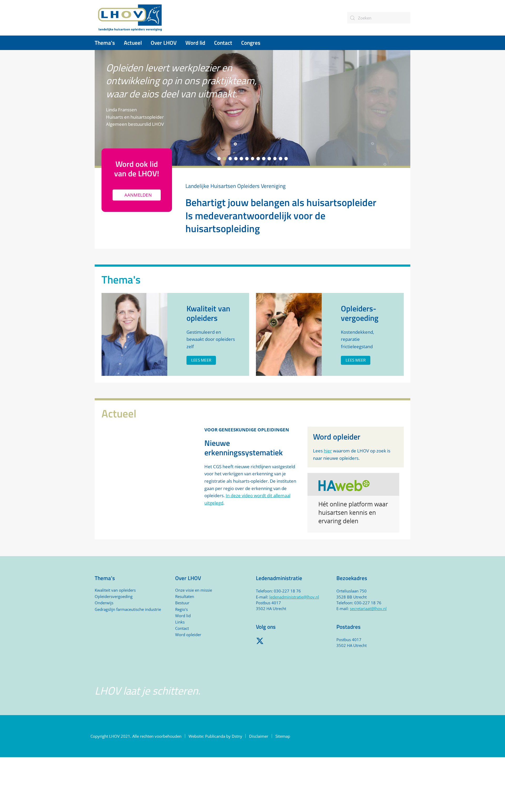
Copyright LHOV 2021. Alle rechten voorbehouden (135, 736)
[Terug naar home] (130, 18)
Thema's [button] (105, 42)
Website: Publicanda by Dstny (215, 736)
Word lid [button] (195, 42)
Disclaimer (258, 736)
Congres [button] (250, 42)
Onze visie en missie (193, 590)
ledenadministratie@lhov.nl (294, 597)
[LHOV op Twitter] (260, 640)
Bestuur (182, 602)
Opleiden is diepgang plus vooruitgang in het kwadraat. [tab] (258, 158)
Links (180, 622)
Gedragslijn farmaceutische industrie (128, 609)
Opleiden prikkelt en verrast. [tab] (230, 158)
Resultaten (184, 596)
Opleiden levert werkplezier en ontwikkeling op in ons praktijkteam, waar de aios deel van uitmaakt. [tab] (224, 158)
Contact (223, 42)
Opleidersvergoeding (114, 596)
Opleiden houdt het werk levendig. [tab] (247, 158)
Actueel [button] (133, 42)
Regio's (181, 609)
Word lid (183, 615)
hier (328, 451)
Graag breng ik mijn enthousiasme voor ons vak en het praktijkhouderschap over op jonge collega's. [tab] (269, 158)
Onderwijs (104, 602)
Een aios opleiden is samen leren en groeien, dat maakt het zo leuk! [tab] (219, 158)
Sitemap (282, 736)
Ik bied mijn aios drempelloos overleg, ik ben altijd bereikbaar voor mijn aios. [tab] (252, 158)
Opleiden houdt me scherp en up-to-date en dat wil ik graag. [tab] (241, 158)
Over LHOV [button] (163, 42)
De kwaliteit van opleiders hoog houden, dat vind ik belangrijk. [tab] (236, 158)
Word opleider (188, 634)
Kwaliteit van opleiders (115, 590)
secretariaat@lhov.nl (368, 608)
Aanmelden (138, 195)
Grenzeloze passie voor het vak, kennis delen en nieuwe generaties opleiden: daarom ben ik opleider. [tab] (275, 158)
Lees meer (201, 360)
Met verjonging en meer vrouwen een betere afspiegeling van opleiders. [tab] (263, 158)
